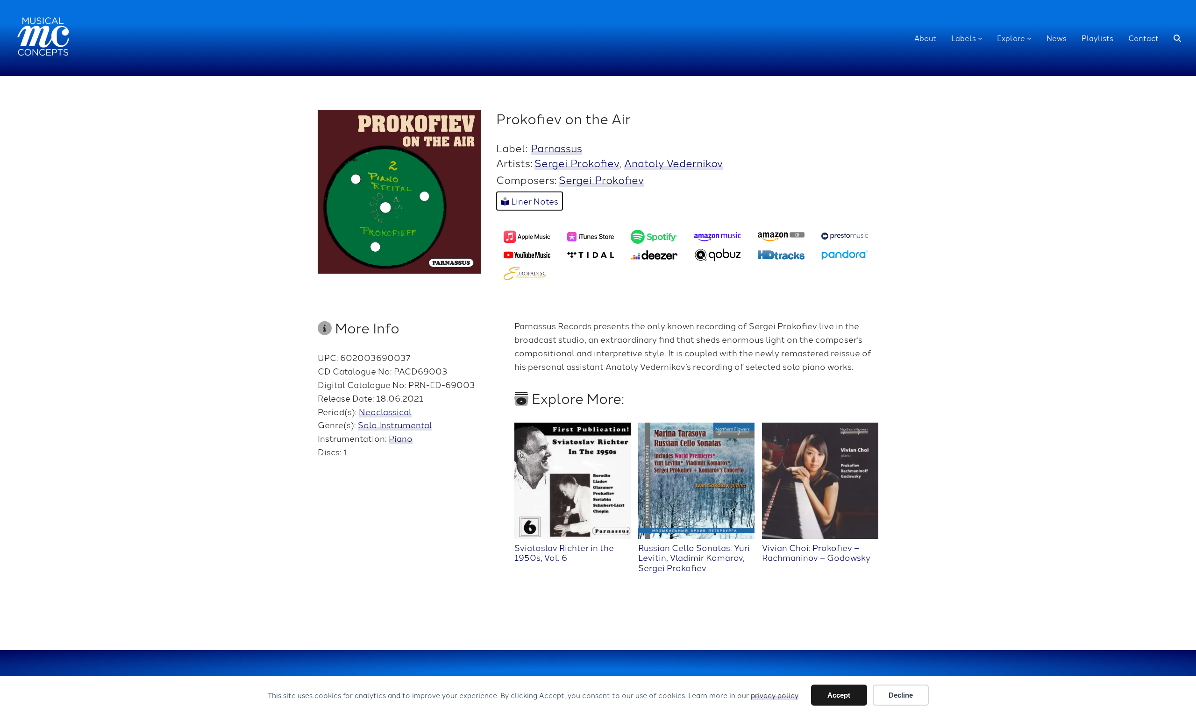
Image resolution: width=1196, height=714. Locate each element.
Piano (401, 438)
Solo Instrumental (395, 424)
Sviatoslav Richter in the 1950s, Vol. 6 (564, 552)
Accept (838, 695)
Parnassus (556, 147)
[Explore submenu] (1029, 38)
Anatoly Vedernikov (673, 162)
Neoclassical (385, 411)
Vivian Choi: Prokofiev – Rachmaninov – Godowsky (816, 552)
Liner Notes (533, 201)
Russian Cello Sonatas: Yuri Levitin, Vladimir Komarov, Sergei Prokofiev (694, 557)
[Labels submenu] (980, 38)
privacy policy (774, 695)
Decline (901, 695)
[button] (1177, 38)
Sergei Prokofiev (576, 162)
